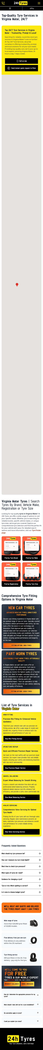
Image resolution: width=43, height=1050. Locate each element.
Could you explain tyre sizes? (13, 1021)
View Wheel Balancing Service (15, 797)
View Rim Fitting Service (13, 739)
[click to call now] (3, 3)
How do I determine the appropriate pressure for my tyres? (19, 995)
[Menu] (39, 3)
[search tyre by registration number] (32, 8)
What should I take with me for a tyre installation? (19, 1005)
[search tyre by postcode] (10, 8)
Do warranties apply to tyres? (13, 1013)
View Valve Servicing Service (15, 832)
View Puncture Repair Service (15, 768)
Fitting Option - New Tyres (21, 645)
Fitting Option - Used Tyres (21, 691)
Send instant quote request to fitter (23, 68)
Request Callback (12, 984)
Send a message (27, 984)
